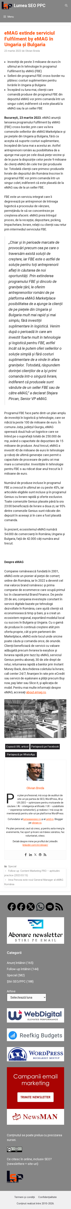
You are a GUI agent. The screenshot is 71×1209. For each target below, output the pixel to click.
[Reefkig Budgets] (35, 1040)
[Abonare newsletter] (35, 942)
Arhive (11, 991)
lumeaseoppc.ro (32, 819)
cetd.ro (50, 819)
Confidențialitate (47, 1197)
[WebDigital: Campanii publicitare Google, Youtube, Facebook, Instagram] (35, 1021)
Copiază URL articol (17, 746)
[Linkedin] (30, 855)
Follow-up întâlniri (19, 969)
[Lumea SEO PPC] (7, 5)
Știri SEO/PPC (16, 981)
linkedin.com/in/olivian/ (35, 845)
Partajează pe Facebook (45, 746)
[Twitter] (35, 855)
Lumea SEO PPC (29, 5)
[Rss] (45, 855)
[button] (66, 5)
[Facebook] (25, 855)
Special (12, 866)
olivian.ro (37, 822)
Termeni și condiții (24, 1197)
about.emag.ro (36, 692)
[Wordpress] (40, 855)
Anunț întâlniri (16, 963)
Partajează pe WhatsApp (21, 754)
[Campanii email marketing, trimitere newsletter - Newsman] (35, 1123)
